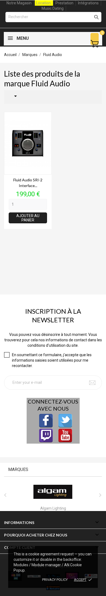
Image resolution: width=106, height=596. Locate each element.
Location (43, 3)
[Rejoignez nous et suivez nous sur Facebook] (46, 420)
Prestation (64, 3)
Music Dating (53, 8)
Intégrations (88, 3)
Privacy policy (55, 580)
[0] (95, 44)
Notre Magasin (19, 3)
